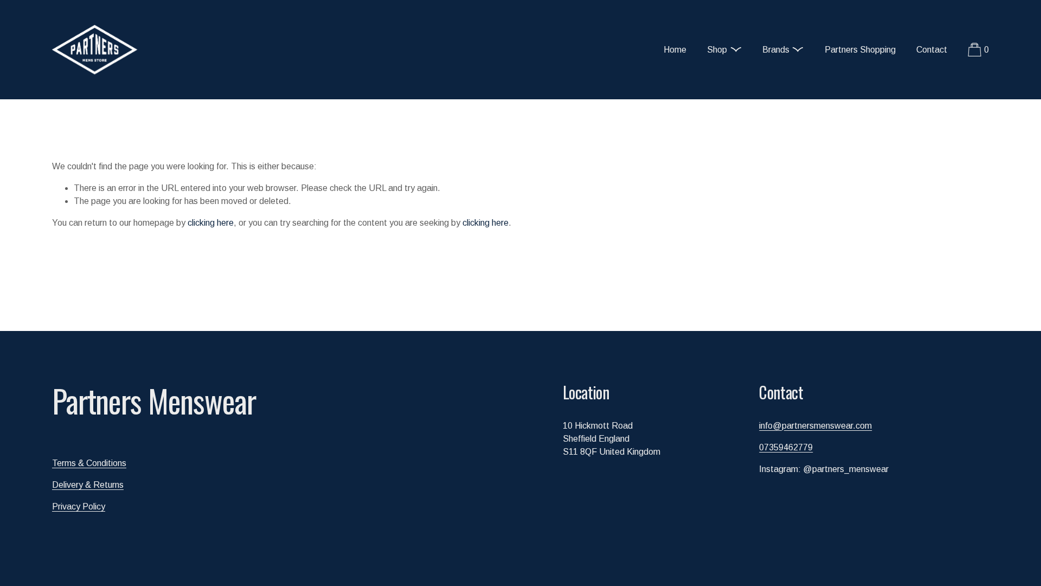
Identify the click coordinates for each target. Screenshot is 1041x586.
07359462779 (786, 447)
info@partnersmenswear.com (815, 425)
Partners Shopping (860, 49)
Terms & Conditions (89, 463)
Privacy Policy (78, 506)
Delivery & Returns (88, 484)
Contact (931, 49)
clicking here (211, 222)
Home (675, 49)
